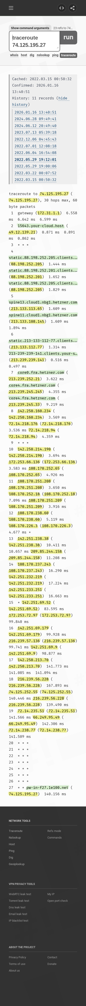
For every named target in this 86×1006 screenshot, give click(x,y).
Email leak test (18, 914)
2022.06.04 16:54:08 (35, 152)
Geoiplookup (16, 864)
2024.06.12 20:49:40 (35, 125)
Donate (51, 964)
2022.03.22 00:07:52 (35, 173)
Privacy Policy (17, 957)
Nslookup (15, 837)
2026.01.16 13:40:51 (35, 112)
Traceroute (15, 831)
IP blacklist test (18, 920)
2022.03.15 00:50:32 (35, 179)
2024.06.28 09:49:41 (35, 119)
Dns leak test (17, 907)
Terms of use (17, 964)
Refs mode (54, 831)
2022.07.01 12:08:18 (35, 146)
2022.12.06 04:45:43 (35, 139)
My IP (50, 894)
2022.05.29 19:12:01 (35, 159)
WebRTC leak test (20, 894)
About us (14, 970)
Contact (52, 957)
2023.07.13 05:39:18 (35, 132)
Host (12, 844)
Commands (54, 837)
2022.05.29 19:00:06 (35, 166)
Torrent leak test (19, 900)
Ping (11, 850)
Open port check (57, 900)
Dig (11, 857)
